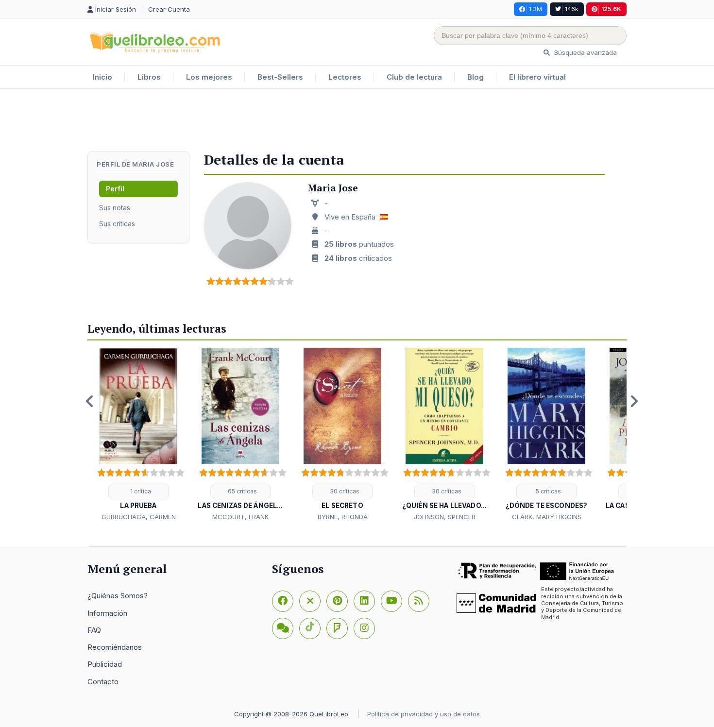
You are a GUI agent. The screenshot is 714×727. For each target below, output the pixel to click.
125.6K (611, 9)
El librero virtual (537, 77)
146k (571, 9)
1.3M (535, 9)
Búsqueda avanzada (584, 52)
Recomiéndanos (114, 647)
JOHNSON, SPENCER (445, 517)
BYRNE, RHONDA (343, 517)
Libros (149, 77)
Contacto (103, 681)
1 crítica (140, 491)
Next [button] (634, 401)
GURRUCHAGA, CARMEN (139, 517)
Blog (475, 77)
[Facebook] (282, 601)
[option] (138, 435)
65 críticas (241, 491)
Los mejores (209, 77)
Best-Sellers (280, 77)
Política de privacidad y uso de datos (423, 714)
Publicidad (104, 664)
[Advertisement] (357, 121)
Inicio (102, 77)
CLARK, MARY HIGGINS (546, 517)
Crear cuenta (169, 9)
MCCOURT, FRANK (240, 517)
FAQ (94, 630)
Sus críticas (117, 224)
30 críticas (343, 491)
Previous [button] (90, 401)
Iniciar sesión (116, 9)
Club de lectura (414, 77)
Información (107, 613)
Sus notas (114, 207)
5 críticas (547, 491)
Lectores (344, 77)
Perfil (115, 189)
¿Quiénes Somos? (117, 595)
